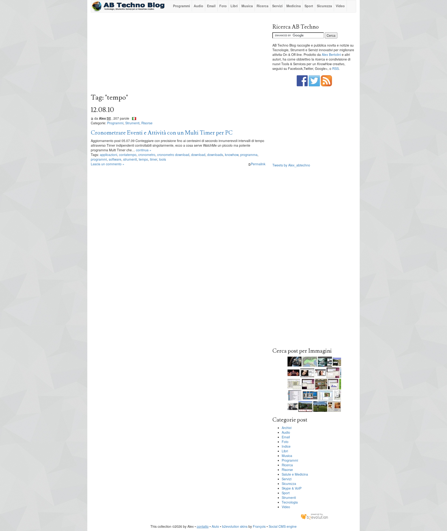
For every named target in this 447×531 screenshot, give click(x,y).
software (115, 159)
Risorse (146, 123)
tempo (143, 159)
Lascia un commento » (107, 164)
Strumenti (132, 123)
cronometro (146, 154)
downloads (215, 154)
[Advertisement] (178, 54)
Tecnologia (290, 502)
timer (153, 159)
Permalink (258, 164)
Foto (223, 5)
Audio (198, 5)
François (259, 526)
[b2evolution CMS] (314, 516)
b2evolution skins (234, 526)
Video (340, 5)
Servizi (277, 5)
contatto (203, 526)
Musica (247, 5)
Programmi (181, 5)
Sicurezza (324, 5)
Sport (309, 5)
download (198, 154)
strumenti (130, 159)
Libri (234, 5)
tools (162, 159)
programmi (99, 159)
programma (248, 154)
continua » (143, 150)
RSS (335, 68)
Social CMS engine (283, 526)
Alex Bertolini (331, 54)
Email (211, 5)
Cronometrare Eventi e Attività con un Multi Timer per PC (162, 132)
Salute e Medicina (295, 474)
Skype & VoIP (291, 488)
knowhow (231, 154)
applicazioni (108, 154)
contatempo (127, 154)
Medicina (293, 5)
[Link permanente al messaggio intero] (92, 118)
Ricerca (262, 5)
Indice (286, 446)
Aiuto (215, 526)
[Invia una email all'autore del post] (109, 118)
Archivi (286, 427)
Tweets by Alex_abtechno (291, 165)
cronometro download (173, 154)
